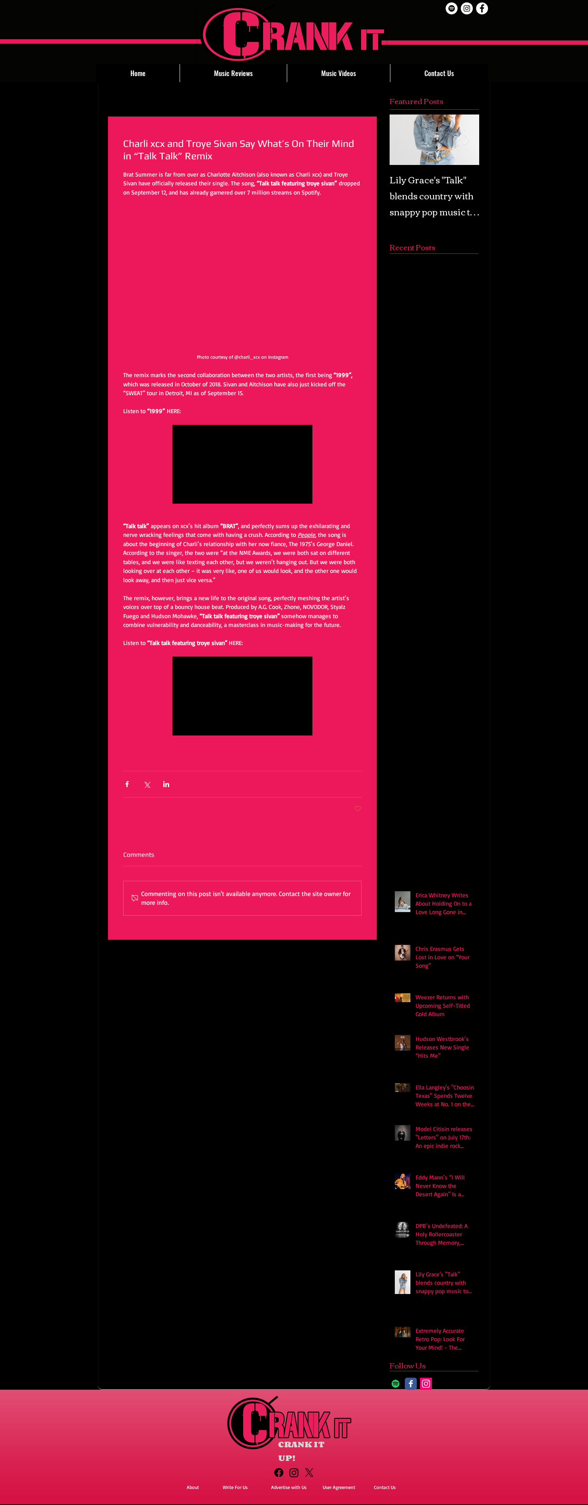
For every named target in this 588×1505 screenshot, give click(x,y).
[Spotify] (452, 8)
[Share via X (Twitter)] (146, 848)
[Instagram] (426, 1448)
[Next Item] (466, 139)
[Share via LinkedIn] (166, 848)
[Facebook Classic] (411, 1448)
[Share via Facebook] (127, 848)
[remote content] (242, 315)
